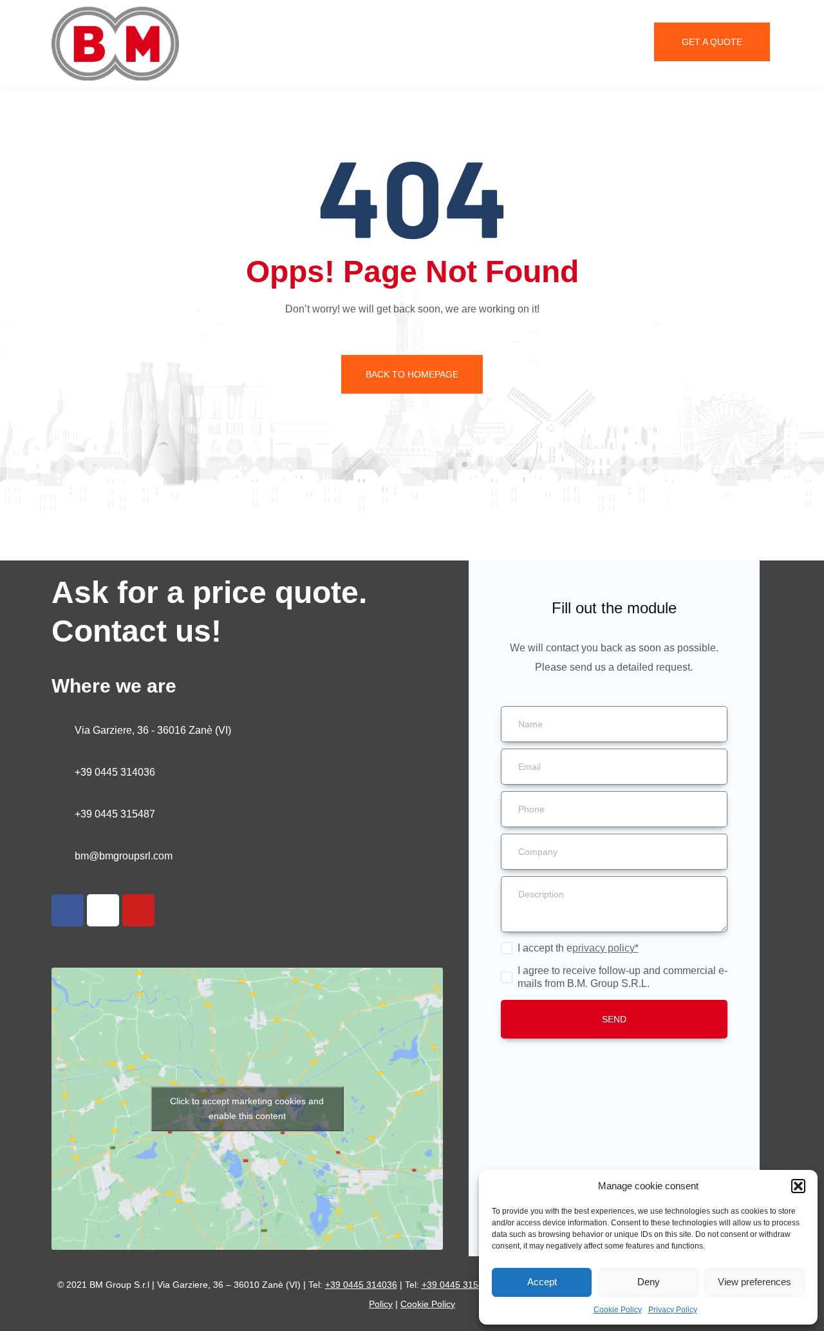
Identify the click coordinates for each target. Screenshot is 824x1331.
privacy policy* (605, 948)
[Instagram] (103, 910)
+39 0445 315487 (115, 814)
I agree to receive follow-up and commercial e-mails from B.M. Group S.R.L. (622, 977)
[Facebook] (68, 910)
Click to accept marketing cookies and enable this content (247, 1108)
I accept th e (578, 948)
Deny (648, 1281)
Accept (542, 1281)
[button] (798, 1186)
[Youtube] (138, 910)
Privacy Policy (672, 1309)
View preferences (754, 1281)
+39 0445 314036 (115, 772)
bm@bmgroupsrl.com (124, 855)
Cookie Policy (618, 1309)
